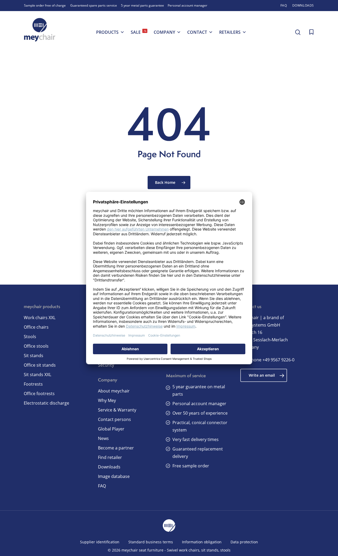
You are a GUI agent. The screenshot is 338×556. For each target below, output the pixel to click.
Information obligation (202, 541)
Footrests (33, 384)
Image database (114, 476)
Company (164, 32)
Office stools (36, 346)
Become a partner (116, 448)
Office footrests (39, 393)
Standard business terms (150, 541)
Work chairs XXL (39, 317)
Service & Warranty (117, 410)
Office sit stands (40, 365)
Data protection (244, 541)
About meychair (114, 391)
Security (106, 365)
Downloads (109, 467)
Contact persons (114, 419)
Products (107, 32)
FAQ (102, 486)
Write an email (262, 375)
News (103, 438)
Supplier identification (99, 541)
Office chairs (36, 327)
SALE (138, 32)
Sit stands (33, 355)
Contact (197, 32)
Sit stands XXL (37, 374)
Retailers (230, 32)
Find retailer (110, 457)
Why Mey (107, 400)
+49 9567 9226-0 (278, 360)
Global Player (111, 429)
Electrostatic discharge (46, 403)
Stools (30, 336)
